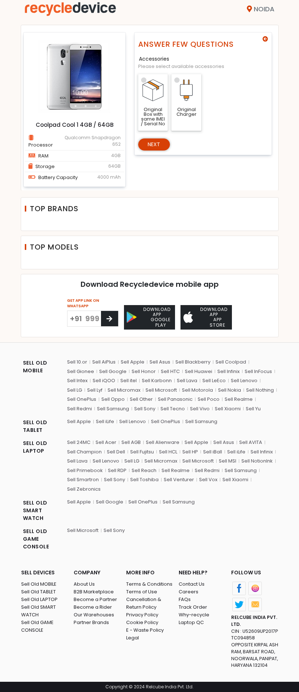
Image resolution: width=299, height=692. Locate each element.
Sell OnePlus (81, 399)
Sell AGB (131, 442)
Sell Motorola (197, 390)
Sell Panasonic (175, 399)
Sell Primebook (85, 470)
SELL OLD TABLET (35, 426)
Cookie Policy (142, 622)
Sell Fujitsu (142, 451)
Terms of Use (141, 591)
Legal (132, 637)
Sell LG (74, 390)
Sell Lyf (94, 390)
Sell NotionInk (257, 460)
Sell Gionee (80, 371)
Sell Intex (77, 380)
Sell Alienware (162, 442)
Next (154, 144)
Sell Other (141, 399)
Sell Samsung (113, 408)
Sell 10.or (77, 361)
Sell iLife (105, 421)
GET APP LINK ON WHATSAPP (83, 303)
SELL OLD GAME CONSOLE (36, 539)
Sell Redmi (79, 408)
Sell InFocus (258, 371)
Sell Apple (132, 361)
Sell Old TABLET (38, 591)
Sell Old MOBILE (39, 584)
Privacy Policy (142, 614)
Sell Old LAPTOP (39, 599)
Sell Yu (253, 408)
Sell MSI (227, 460)
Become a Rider (93, 607)
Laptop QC (191, 622)
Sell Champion (84, 451)
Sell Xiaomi (228, 408)
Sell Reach (144, 470)
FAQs (185, 599)
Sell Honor (144, 371)
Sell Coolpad (230, 361)
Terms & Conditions (149, 584)
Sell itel (128, 380)
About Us (84, 584)
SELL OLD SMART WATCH (35, 510)
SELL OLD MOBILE (35, 366)
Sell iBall (212, 451)
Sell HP (190, 451)
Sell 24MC (78, 442)
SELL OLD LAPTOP (35, 447)
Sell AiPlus (104, 361)
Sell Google (113, 371)
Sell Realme (239, 399)
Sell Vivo (200, 408)
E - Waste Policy (145, 630)
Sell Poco (209, 399)
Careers (188, 591)
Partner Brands (91, 622)
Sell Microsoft (161, 390)
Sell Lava (187, 380)
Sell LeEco (214, 380)
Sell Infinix (228, 371)
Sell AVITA (250, 442)
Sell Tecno (172, 408)
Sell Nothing (260, 390)
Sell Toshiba (144, 479)
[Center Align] (109, 318)
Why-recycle (194, 614)
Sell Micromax (124, 390)
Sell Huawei (198, 371)
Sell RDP (117, 470)
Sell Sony (144, 408)
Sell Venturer (179, 479)
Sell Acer (106, 442)
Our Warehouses (94, 614)
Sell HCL (168, 451)
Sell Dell (116, 451)
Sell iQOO (104, 380)
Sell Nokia (229, 390)
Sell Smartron (83, 479)
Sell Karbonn (157, 380)
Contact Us (192, 584)
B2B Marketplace (94, 591)
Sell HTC (170, 371)
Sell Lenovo (244, 380)
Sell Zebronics (84, 489)
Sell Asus (160, 361)
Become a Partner (95, 599)
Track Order (193, 607)
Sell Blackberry (192, 361)
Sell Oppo (113, 399)
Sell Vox (208, 479)
